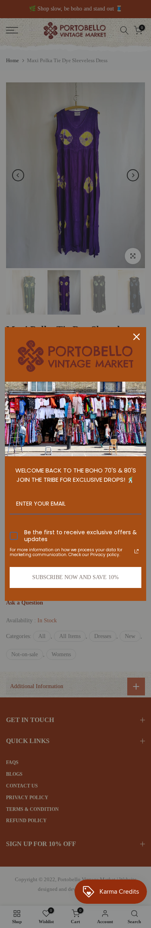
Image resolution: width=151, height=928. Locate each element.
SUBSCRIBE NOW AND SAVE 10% (75, 577)
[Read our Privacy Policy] (136, 551)
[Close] (136, 336)
